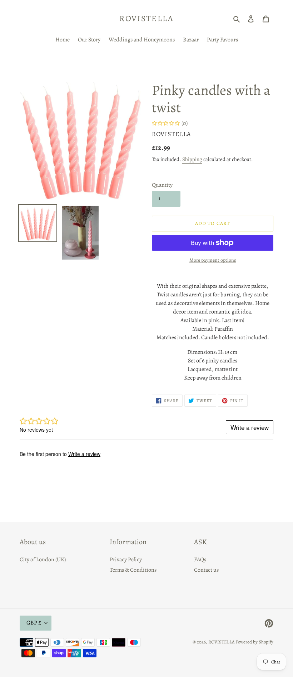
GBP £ (33, 623)
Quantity (162, 185)
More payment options (212, 260)
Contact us (206, 570)
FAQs (200, 559)
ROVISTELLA (146, 19)
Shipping (192, 159)
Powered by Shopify (254, 642)
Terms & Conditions (133, 570)
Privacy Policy (126, 559)
